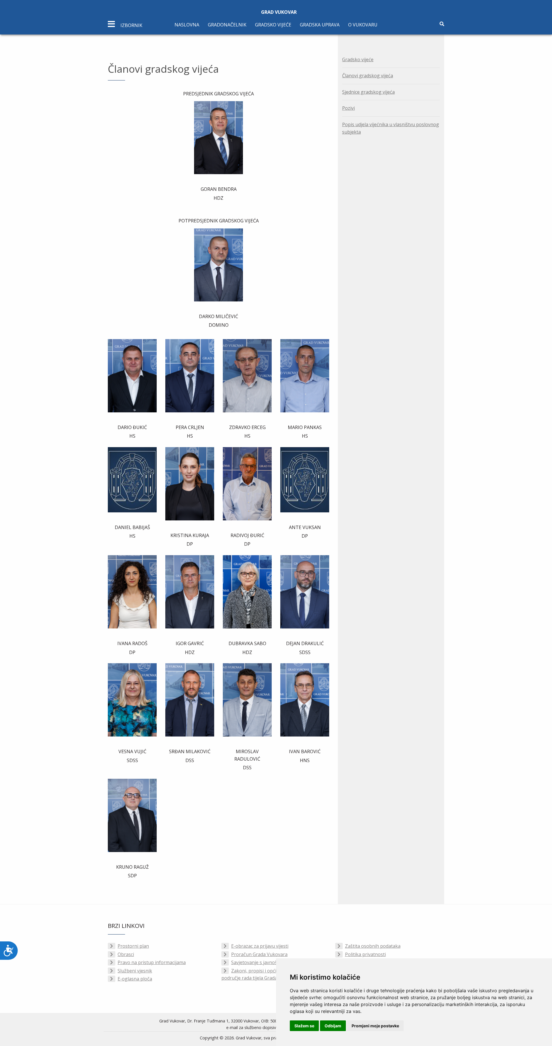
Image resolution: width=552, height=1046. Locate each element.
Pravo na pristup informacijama (152, 962)
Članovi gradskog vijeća (367, 75)
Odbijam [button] (333, 1025)
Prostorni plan (133, 946)
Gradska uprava (320, 25)
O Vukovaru (362, 25)
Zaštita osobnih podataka (372, 946)
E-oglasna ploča (135, 979)
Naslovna (187, 25)
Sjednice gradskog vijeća (368, 92)
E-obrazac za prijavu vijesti (259, 946)
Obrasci (126, 954)
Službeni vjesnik (135, 971)
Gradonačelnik (227, 25)
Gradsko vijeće (273, 25)
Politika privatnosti (365, 954)
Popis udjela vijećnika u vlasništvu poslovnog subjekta (390, 128)
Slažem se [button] (304, 1025)
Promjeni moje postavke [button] (375, 1025)
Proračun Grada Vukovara (259, 954)
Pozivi (348, 108)
